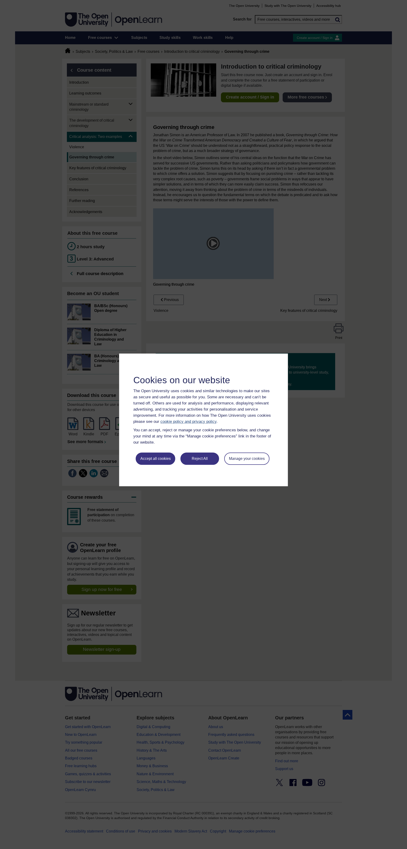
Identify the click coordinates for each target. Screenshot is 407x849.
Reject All (200, 459)
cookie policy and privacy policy (188, 421)
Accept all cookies (155, 459)
